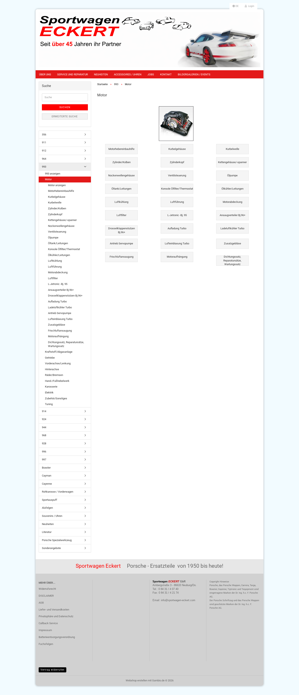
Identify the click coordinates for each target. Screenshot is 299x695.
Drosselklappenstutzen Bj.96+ (65, 295)
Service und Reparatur (72, 74)
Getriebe (50, 357)
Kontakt (166, 74)
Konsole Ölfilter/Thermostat (64, 249)
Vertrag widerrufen (52, 669)
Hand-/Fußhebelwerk (57, 380)
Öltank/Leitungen (58, 243)
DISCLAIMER (46, 595)
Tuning (49, 404)
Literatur (46, 532)
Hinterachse (52, 369)
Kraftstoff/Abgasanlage (58, 351)
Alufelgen (47, 507)
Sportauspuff (49, 499)
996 (44, 451)
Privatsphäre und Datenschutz (56, 616)
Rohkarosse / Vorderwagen (57, 491)
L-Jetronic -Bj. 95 (57, 283)
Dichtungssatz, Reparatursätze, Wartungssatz (66, 344)
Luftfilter (53, 278)
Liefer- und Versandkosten (54, 609)
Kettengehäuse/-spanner (62, 220)
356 (44, 134)
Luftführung (55, 266)
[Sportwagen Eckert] (149, 39)
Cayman (46, 475)
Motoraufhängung (58, 336)
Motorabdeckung (58, 272)
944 (44, 427)
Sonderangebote (51, 548)
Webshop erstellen (136, 680)
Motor (48, 179)
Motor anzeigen (57, 185)
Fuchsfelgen (46, 644)
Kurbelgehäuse (56, 196)
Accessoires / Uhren (127, 74)
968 (44, 435)
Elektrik (49, 392)
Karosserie (51, 386)
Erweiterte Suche (65, 116)
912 (44, 150)
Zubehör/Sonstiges (56, 398)
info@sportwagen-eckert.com (178, 600)
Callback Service (48, 623)
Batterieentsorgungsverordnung (57, 637)
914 (44, 411)
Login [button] (250, 6)
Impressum (45, 630)
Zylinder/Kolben (57, 208)
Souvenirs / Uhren (52, 515)
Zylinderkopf (55, 214)
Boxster (46, 467)
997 (44, 459)
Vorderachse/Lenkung (58, 363)
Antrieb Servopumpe (59, 313)
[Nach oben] (288, 689)
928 (44, 443)
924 (44, 419)
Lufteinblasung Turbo (60, 319)
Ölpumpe (53, 237)
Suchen (64, 107)
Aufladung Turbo (57, 301)
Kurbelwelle (54, 202)
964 (44, 158)
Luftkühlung (55, 260)
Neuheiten (101, 74)
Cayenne (47, 483)
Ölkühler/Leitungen (59, 255)
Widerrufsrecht (47, 588)
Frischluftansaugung (60, 330)
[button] (235, 6)
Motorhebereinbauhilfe (61, 190)
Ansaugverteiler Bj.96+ (61, 289)
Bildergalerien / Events (194, 74)
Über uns (45, 74)
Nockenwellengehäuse (61, 225)
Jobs (150, 74)
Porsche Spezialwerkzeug (57, 540)
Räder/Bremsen (54, 375)
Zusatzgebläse (56, 324)
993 (44, 166)
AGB (41, 602)
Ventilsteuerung (57, 231)
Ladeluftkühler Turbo (60, 307)
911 (44, 142)
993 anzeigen (52, 173)
